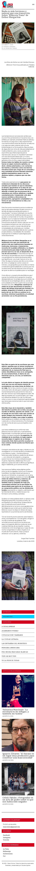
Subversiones (8, 853)
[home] (7, 4)
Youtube (6, 840)
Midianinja (7, 851)
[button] (32, 4)
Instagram (6, 837)
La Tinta (6, 849)
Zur (4, 856)
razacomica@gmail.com (11, 827)
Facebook (6, 835)
